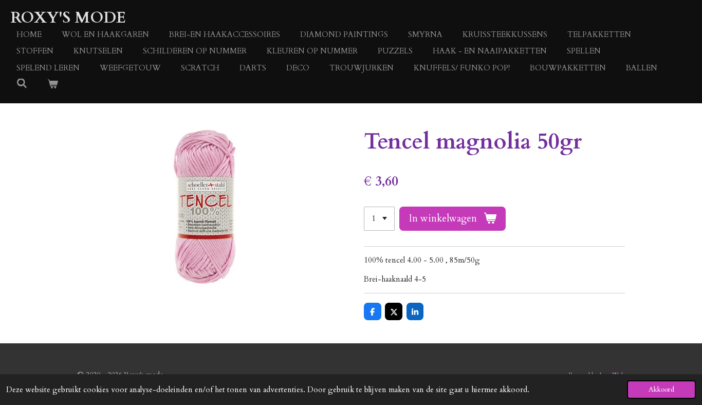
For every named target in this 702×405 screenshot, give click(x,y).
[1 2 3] (379, 219)
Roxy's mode (68, 17)
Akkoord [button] (661, 389)
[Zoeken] (21, 83)
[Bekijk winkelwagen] (52, 84)
